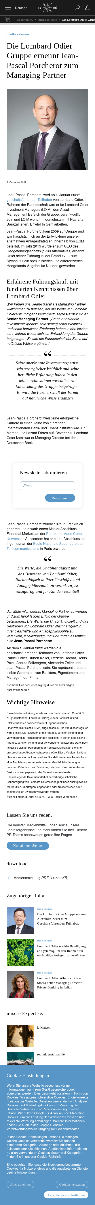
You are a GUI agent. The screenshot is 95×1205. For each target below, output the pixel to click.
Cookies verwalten (72, 1184)
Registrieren (69, 651)
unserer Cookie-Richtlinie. (43, 1156)
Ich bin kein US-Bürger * (31, 624)
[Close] (86, 548)
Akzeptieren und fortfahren (66, 1195)
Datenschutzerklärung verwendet (54, 640)
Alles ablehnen (20, 1184)
